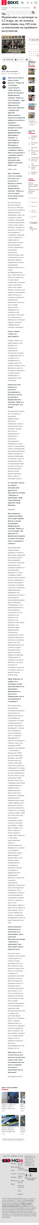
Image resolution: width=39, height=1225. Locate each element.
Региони (13, 1163)
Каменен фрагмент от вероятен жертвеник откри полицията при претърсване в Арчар (8, 1130)
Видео (13, 1184)
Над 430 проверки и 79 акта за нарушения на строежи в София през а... (34, 105)
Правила (20, 1194)
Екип (19, 1191)
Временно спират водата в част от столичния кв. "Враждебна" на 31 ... (34, 79)
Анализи (13, 1174)
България (14, 1160)
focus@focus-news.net (21, 1169)
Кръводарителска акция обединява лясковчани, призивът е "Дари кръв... (34, 114)
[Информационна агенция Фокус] (26, 1175)
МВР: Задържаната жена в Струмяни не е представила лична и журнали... (34, 88)
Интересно (14, 1180)
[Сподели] (4, 86)
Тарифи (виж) (20, 1177)
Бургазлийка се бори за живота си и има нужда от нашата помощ (34, 96)
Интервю (13, 1177)
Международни (14, 1167)
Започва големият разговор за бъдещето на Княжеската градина (34, 70)
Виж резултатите (33, 228)
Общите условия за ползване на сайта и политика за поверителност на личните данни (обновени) (17, 1205)
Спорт (13, 1170)
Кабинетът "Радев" (34, 173)
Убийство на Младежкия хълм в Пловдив (34, 151)
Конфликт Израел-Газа (34, 137)
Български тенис (34, 143)
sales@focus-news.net (21, 1186)
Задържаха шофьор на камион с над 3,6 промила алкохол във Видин (8, 1107)
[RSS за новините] (30, 1175)
